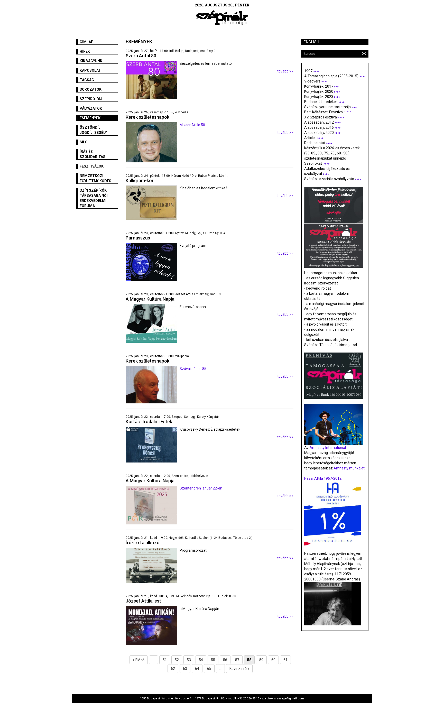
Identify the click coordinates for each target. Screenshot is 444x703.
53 (189, 660)
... (153, 660)
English (311, 42)
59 (261, 660)
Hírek (85, 51)
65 (209, 669)
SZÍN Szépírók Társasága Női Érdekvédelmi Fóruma (94, 198)
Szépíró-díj (91, 99)
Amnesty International (328, 448)
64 (197, 669)
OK (364, 53)
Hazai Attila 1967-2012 (322, 478)
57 (237, 660)
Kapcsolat (90, 70)
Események (90, 118)
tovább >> (285, 71)
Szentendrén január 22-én (201, 488)
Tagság (87, 80)
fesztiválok (92, 166)
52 (177, 660)
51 (165, 660)
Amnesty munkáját (349, 468)
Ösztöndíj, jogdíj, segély (93, 130)
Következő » (239, 669)
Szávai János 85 (193, 369)
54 (201, 660)
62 (173, 669)
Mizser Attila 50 (192, 125)
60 (273, 660)
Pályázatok (91, 108)
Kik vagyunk (91, 61)
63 (185, 669)
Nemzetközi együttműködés (95, 178)
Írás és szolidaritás (92, 154)
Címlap (87, 42)
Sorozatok (90, 89)
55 (213, 660)
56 (225, 660)
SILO (84, 142)
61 (285, 660)
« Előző (138, 660)
